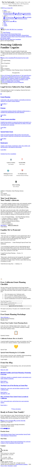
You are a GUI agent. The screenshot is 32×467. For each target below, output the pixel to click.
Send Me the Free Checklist (16, 306)
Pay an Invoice (27, 441)
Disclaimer (10, 465)
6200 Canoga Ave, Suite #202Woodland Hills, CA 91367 (8, 453)
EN (1, 28)
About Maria (4, 36)
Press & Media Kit (13, 225)
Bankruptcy (19, 14)
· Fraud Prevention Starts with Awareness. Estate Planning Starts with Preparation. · (16, 4)
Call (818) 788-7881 (20, 420)
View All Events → (5, 317)
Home (5, 10)
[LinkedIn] (3, 428)
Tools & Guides (9, 21)
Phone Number (4, 304)
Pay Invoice (3, 38)
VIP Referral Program (22, 18)
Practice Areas (7, 11)
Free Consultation (18, 29)
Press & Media (27, 17)
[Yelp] (9, 428)
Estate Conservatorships (25, 13)
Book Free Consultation (15, 39)
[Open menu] (1, 31)
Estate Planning (8, 13)
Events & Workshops (10, 18)
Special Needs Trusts (10, 14)
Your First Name (4, 301)
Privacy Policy (4, 465)
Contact (5, 25)
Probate (16, 13)
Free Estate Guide (19, 443)
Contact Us (3, 443)
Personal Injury (27, 14)
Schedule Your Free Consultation (8, 153)
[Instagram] (2, 428)
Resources (6, 20)
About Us (3, 441)
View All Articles (16, 409)
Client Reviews (19, 17)
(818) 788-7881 (10, 29)
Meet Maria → (4, 225)
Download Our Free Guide (22, 57)
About (5, 16)
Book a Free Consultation (8, 57)
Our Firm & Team (9, 17)
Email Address (4, 302)
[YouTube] (5, 428)
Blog (15, 21)
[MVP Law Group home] (7, 8)
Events (5, 24)
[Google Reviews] (8, 428)
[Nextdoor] (7, 428)
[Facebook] (1, 428)
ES (3, 28)
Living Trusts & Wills (6, 34)
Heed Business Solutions (22, 464)
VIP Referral (28, 36)
